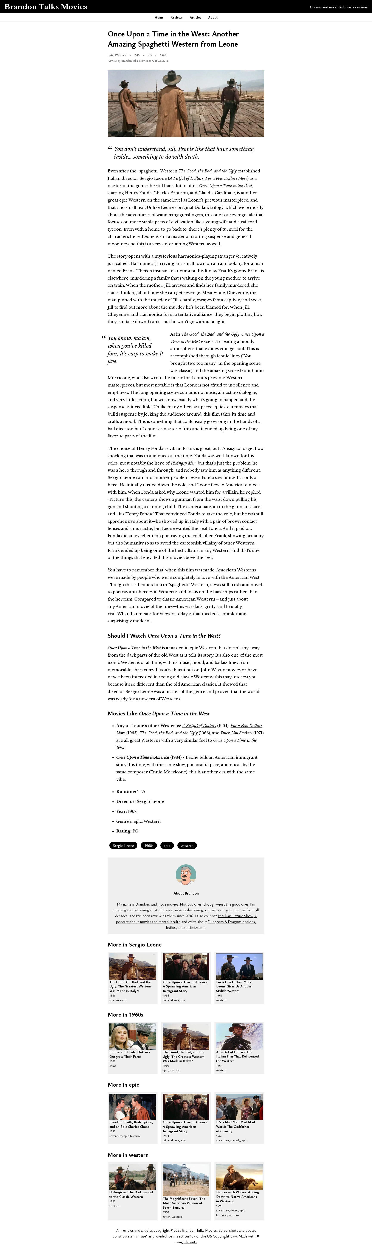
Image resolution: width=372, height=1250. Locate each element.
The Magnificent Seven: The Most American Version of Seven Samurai (184, 1199)
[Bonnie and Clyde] (132, 1036)
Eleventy (190, 1241)
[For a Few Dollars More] (239, 966)
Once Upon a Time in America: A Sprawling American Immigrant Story (185, 982)
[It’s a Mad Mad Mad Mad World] (239, 1107)
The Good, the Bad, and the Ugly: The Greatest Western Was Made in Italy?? (130, 982)
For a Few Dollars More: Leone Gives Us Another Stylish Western (234, 982)
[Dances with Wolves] (239, 1177)
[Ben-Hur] (132, 1107)
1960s (148, 845)
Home (159, 17)
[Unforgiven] (132, 1177)
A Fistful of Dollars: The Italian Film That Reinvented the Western (237, 1052)
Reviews (176, 17)
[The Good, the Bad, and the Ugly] (132, 966)
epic (167, 845)
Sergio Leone (123, 845)
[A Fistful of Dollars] (239, 1036)
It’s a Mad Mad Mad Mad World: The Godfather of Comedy (235, 1122)
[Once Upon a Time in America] (186, 966)
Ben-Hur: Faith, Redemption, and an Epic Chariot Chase (131, 1122)
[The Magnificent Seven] (186, 1180)
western (187, 845)
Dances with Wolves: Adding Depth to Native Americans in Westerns (237, 1192)
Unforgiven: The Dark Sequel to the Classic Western (131, 1192)
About (213, 17)
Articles (195, 17)
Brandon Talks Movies (45, 7)
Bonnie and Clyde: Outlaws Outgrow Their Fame (129, 1052)
